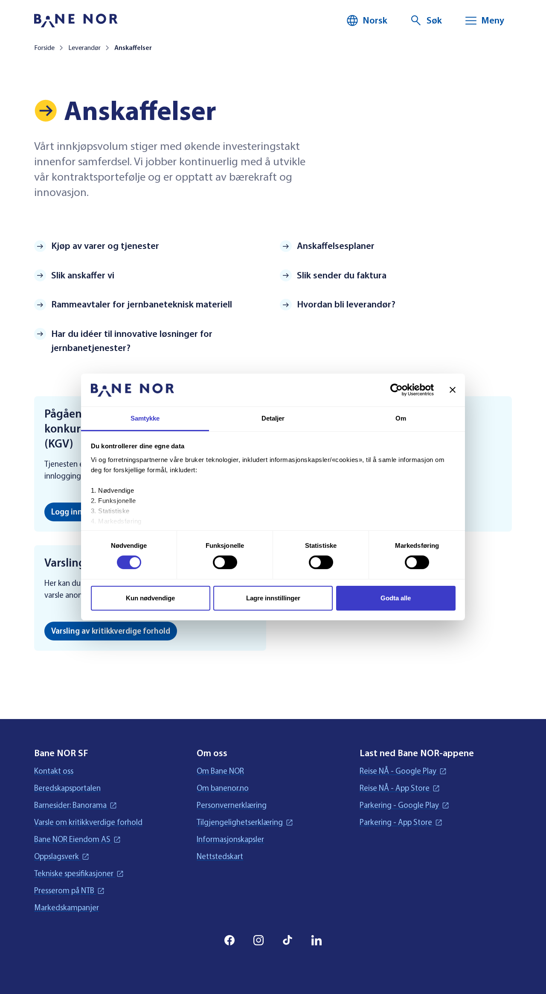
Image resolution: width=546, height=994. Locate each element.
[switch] (225, 562)
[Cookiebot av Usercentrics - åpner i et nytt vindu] (396, 389)
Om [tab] (400, 418)
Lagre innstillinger (273, 598)
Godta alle (395, 598)
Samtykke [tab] (145, 418)
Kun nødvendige (150, 598)
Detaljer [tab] (273, 418)
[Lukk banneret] (453, 390)
